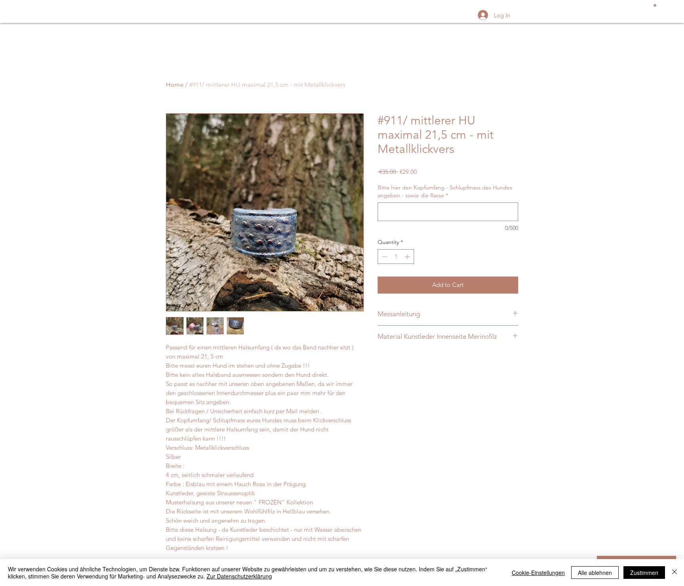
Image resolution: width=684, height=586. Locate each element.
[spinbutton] (396, 256)
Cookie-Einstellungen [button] (538, 572)
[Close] (674, 572)
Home (175, 84)
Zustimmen (644, 572)
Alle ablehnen (595, 572)
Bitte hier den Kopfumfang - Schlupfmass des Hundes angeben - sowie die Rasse (445, 191)
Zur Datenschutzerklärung (239, 576)
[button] (655, 4)
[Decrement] (384, 256)
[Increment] (408, 256)
